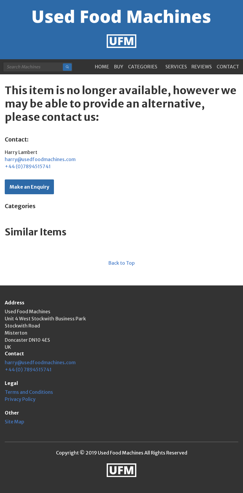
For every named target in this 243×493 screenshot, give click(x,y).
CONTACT (228, 67)
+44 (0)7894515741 (28, 166)
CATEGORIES (142, 67)
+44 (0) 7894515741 (28, 369)
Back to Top (121, 263)
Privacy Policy (20, 399)
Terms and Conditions (29, 392)
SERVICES (176, 67)
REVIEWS (201, 67)
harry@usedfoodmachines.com (40, 159)
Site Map (14, 422)
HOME (102, 67)
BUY (118, 67)
